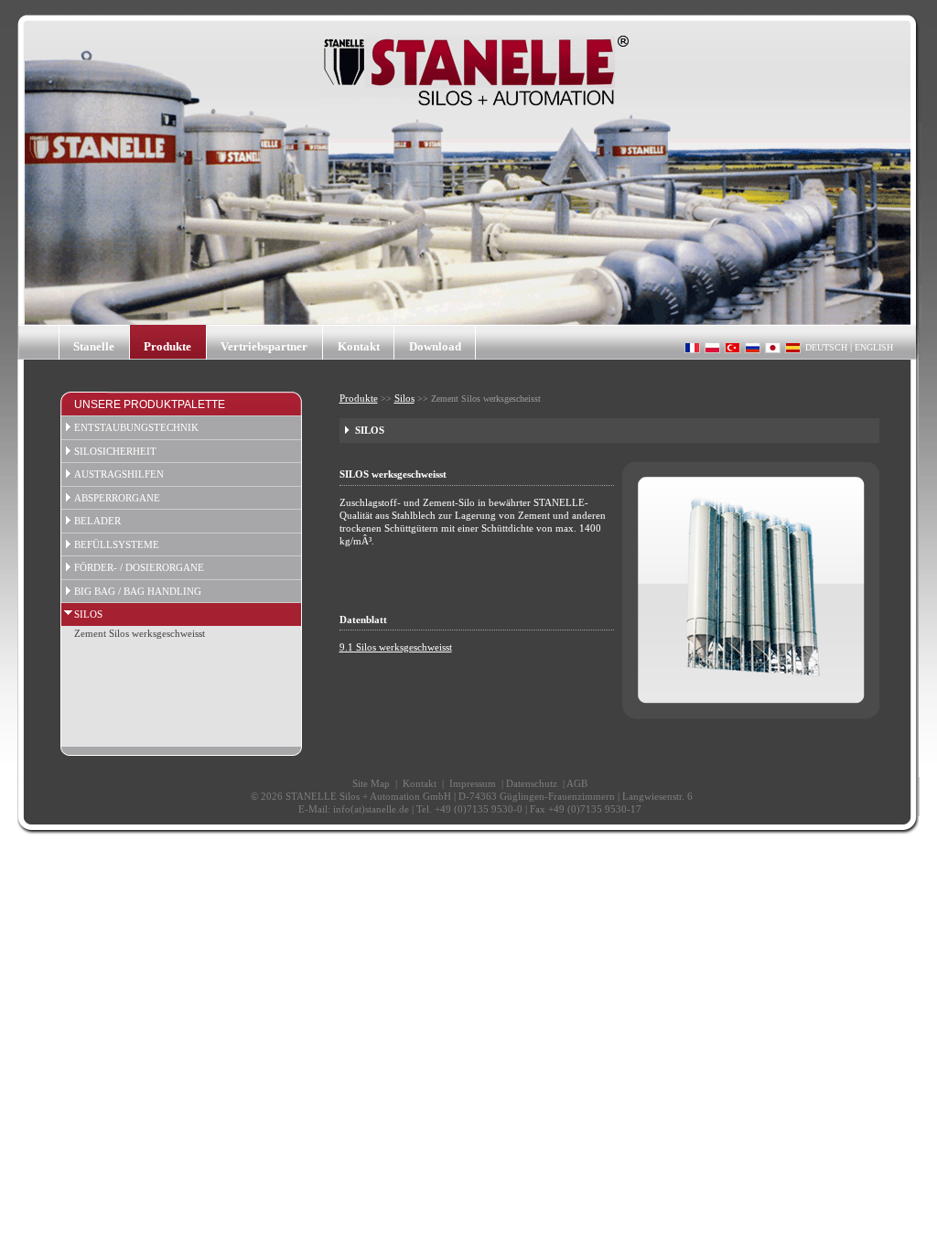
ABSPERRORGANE (117, 497)
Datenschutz (531, 783)
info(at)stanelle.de (371, 808)
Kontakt (359, 346)
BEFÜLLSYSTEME (116, 544)
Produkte (167, 346)
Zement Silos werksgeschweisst (139, 633)
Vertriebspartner (264, 346)
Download (435, 346)
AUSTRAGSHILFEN (119, 474)
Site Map (371, 783)
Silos (404, 398)
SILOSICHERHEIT (115, 451)
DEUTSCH (826, 347)
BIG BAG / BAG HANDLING (137, 591)
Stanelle (93, 346)
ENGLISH (874, 347)
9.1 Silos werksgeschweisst (395, 646)
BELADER (97, 520)
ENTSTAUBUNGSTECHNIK (136, 427)
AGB (576, 783)
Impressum (472, 783)
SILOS (88, 614)
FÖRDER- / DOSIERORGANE (139, 567)
